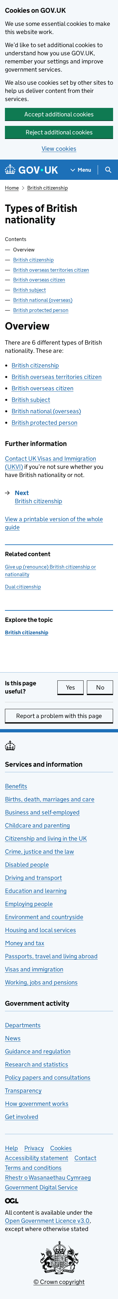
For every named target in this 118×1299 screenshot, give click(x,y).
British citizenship (47, 188)
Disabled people (27, 864)
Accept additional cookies (59, 114)
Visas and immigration (34, 969)
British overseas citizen (39, 280)
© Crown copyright (59, 1282)
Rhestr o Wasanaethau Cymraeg (48, 1177)
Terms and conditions (33, 1167)
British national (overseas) (42, 300)
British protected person (41, 310)
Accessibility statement (36, 1158)
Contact (85, 1158)
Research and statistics (36, 1064)
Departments (23, 1025)
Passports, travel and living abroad (51, 956)
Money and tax (24, 943)
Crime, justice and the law (39, 851)
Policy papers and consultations (47, 1077)
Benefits (16, 786)
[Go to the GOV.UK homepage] (31, 170)
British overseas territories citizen (51, 270)
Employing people (29, 904)
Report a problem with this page (59, 716)
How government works (37, 1103)
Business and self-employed (42, 812)
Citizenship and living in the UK (46, 838)
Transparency (23, 1090)
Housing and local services (40, 930)
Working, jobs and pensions (41, 982)
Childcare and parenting (37, 825)
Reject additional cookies (59, 132)
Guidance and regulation (37, 1051)
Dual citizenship (23, 587)
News (13, 1038)
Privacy (34, 1148)
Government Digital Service (41, 1187)
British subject (29, 290)
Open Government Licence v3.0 (47, 1220)
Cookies (61, 1148)
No (104, 687)
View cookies (59, 148)
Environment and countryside (44, 917)
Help (11, 1148)
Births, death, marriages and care (49, 799)
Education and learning (36, 891)
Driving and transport (33, 877)
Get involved (21, 1116)
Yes (75, 687)
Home (12, 188)
